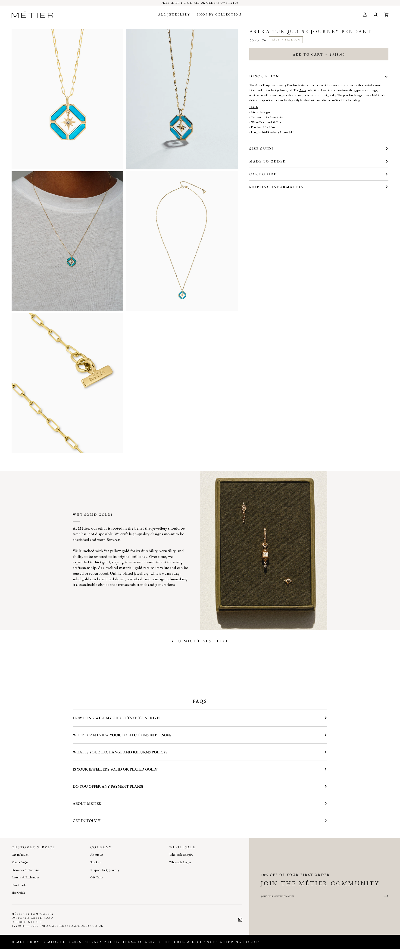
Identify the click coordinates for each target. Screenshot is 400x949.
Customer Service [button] (33, 847)
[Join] (382, 895)
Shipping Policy (240, 942)
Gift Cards (96, 877)
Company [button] (101, 847)
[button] (174, 15)
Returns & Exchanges (25, 877)
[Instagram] (240, 920)
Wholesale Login (180, 862)
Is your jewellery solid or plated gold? (115, 769)
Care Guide (262, 174)
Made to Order (267, 161)
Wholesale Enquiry (181, 854)
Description (264, 76)
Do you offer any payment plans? (108, 786)
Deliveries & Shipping (26, 870)
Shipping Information (276, 186)
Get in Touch (86, 820)
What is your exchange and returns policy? (120, 752)
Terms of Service (142, 942)
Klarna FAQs (20, 862)
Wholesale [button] (182, 847)
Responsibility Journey (104, 870)
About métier (87, 803)
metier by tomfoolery (43, 942)
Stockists (96, 862)
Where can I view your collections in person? (122, 734)
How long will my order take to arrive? (116, 717)
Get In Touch (20, 854)
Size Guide (261, 148)
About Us (96, 854)
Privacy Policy (102, 942)
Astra (302, 90)
